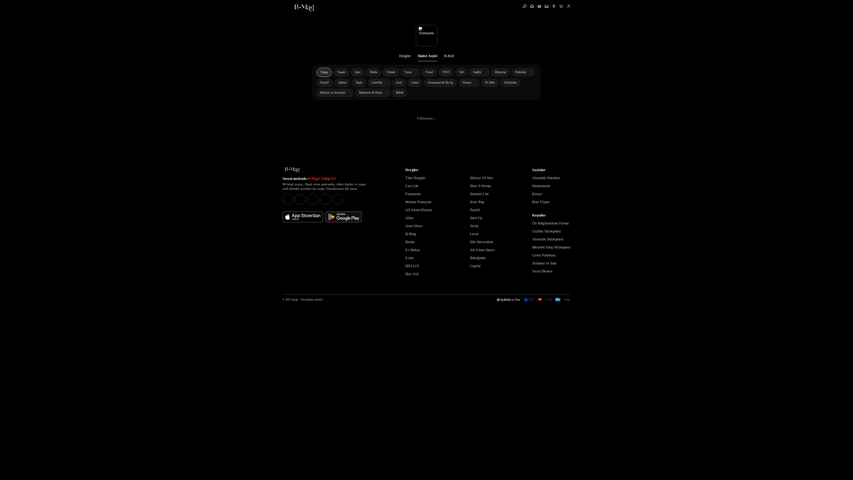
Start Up (476, 218)
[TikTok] (337, 199)
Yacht (474, 226)
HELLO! (412, 266)
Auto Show (414, 226)
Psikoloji (520, 72)
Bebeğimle (478, 258)
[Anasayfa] (532, 6)
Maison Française (418, 202)
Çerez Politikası (544, 255)
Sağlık (477, 72)
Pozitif (475, 210)
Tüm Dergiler (415, 178)
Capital (475, 266)
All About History (418, 210)
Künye (537, 194)
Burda (410, 242)
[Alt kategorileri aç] (414, 72)
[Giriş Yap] (568, 6)
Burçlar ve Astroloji (332, 92)
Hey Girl (412, 274)
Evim (409, 258)
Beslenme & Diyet (370, 92)
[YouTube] (300, 199)
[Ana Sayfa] (292, 169)
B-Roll (449, 56)
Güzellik (377, 82)
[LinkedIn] (325, 199)
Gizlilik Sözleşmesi (546, 231)
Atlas (409, 218)
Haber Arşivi (427, 56)
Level (474, 234)
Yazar (408, 72)
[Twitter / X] (312, 199)
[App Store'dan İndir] (303, 217)
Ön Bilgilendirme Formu (550, 223)
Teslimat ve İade (544, 263)
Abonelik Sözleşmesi (548, 239)
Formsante (413, 194)
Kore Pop (477, 202)
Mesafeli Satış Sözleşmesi (551, 247)
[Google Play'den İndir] (344, 217)
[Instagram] (288, 199)
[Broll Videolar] (554, 6)
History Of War (481, 178)
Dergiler (405, 56)
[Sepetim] (561, 6)
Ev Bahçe (412, 250)
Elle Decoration (481, 242)
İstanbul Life (479, 194)
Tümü (324, 72)
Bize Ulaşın (541, 202)
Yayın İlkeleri (542, 271)
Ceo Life (412, 186)
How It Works (480, 186)
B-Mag (410, 234)
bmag (295, 299)
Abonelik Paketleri (546, 178)
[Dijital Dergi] (546, 6)
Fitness (466, 82)
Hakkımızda (541, 186)
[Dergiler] (539, 6)
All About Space (482, 250)
